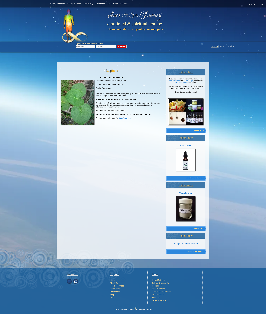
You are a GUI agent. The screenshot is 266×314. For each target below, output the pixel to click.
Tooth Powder (185, 193)
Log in (261, 4)
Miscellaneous (158, 295)
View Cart (252, 4)
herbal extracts (174, 81)
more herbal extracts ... (195, 178)
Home (52, 4)
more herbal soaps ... (196, 251)
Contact (123, 4)
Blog (109, 4)
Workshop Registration (161, 292)
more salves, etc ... (197, 228)
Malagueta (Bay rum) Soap (186, 243)
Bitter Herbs (185, 145)
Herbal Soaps (157, 286)
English (214, 46)
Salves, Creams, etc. (160, 283)
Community (88, 4)
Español (230, 46)
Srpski (222, 46)
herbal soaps (188, 81)
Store (115, 4)
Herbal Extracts (158, 280)
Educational (100, 4)
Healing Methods (74, 4)
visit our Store (198, 130)
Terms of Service (159, 300)
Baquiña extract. (125, 118)
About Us (61, 4)
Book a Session (158, 289)
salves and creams (182, 83)
